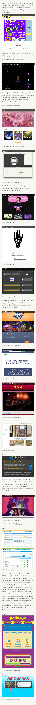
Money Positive (7, 350)
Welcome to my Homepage (11, 64)
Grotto (5, 151)
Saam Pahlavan (8, 195)
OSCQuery (6, 269)
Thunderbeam (7, 496)
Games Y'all (6, 15)
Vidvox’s (23, 301)
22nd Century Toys (9, 312)
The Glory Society (8, 227)
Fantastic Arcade (8, 384)
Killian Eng (18, 524)
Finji (4, 110)
